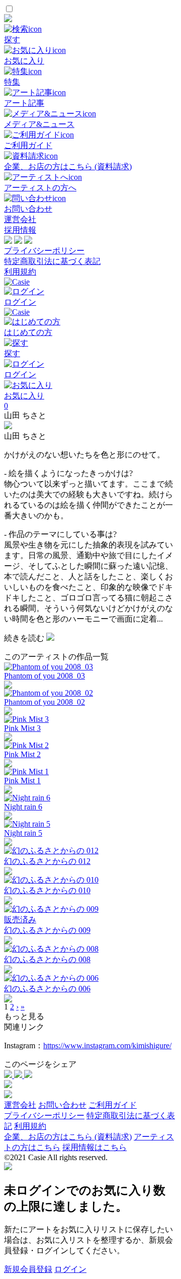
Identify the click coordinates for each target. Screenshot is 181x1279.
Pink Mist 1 (22, 780)
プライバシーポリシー (44, 250)
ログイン (70, 1269)
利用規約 (20, 271)
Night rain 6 (23, 806)
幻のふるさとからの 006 (47, 988)
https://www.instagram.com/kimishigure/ (107, 1045)
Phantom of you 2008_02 (44, 702)
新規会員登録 (28, 1269)
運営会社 (20, 219)
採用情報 (20, 230)
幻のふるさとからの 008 (47, 959)
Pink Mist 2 (22, 754)
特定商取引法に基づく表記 (52, 261)
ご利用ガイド (112, 1105)
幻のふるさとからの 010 (47, 890)
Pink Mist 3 (22, 728)
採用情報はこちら (94, 1147)
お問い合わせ (62, 1105)
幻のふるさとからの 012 (47, 861)
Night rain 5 (23, 833)
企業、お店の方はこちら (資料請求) (68, 1136)
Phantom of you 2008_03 (44, 675)
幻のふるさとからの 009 (47, 930)
